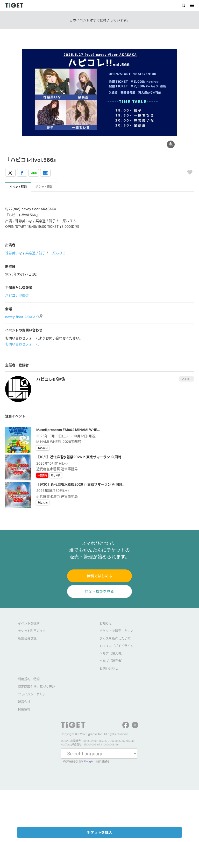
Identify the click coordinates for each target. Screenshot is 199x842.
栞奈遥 (30, 253)
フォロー (186, 378)
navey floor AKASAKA (22, 317)
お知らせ (106, 623)
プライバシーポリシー (33, 694)
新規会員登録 (27, 638)
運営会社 (24, 702)
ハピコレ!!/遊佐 (17, 295)
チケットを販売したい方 (117, 631)
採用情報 (24, 709)
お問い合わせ (109, 668)
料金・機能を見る (99, 591)
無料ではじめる (99, 576)
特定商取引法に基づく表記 (36, 687)
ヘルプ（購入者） (112, 653)
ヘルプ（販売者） (112, 661)
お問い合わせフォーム (22, 344)
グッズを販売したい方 (115, 638)
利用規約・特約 (29, 679)
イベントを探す (29, 623)
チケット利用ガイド (32, 631)
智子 (42, 253)
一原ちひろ (57, 253)
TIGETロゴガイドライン (116, 646)
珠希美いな (13, 253)
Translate (101, 761)
